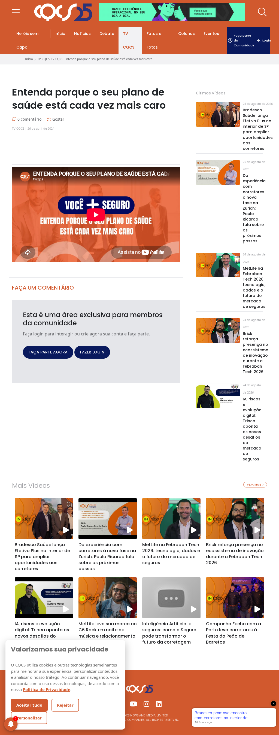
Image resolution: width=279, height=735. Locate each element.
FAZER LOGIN (92, 352)
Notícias (82, 33)
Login (266, 40)
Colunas (186, 33)
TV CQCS (129, 40)
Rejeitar (65, 705)
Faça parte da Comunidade (244, 40)
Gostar (57, 119)
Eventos (211, 33)
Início (59, 33)
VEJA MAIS (254, 485)
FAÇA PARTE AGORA (48, 352)
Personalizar (29, 718)
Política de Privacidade (46, 689)
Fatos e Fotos (154, 40)
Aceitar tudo (29, 705)
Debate (106, 33)
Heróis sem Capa (27, 40)
